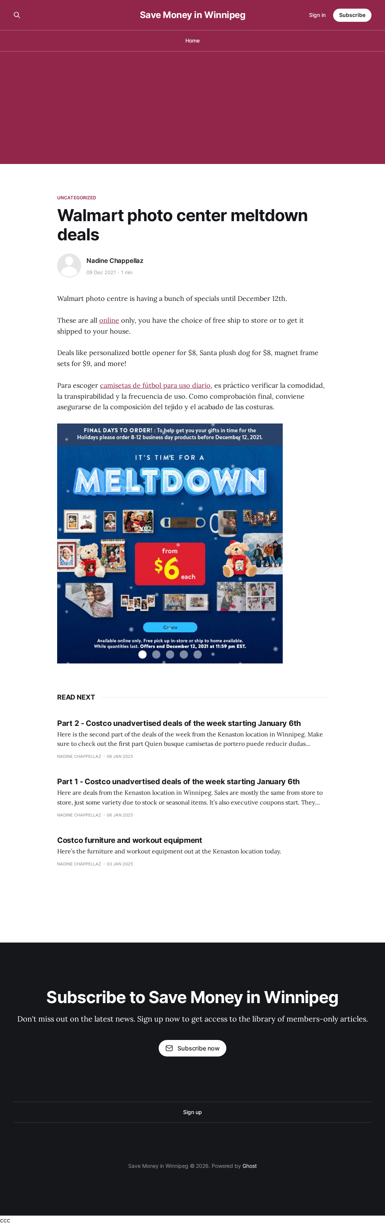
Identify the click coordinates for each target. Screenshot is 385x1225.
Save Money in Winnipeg (192, 15)
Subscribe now (198, 1048)
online (109, 320)
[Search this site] (17, 15)
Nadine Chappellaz (115, 260)
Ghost (250, 1166)
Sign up (192, 1112)
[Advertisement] (192, 107)
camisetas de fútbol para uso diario (155, 385)
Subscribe (352, 15)
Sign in (317, 15)
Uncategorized (77, 197)
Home (192, 40)
